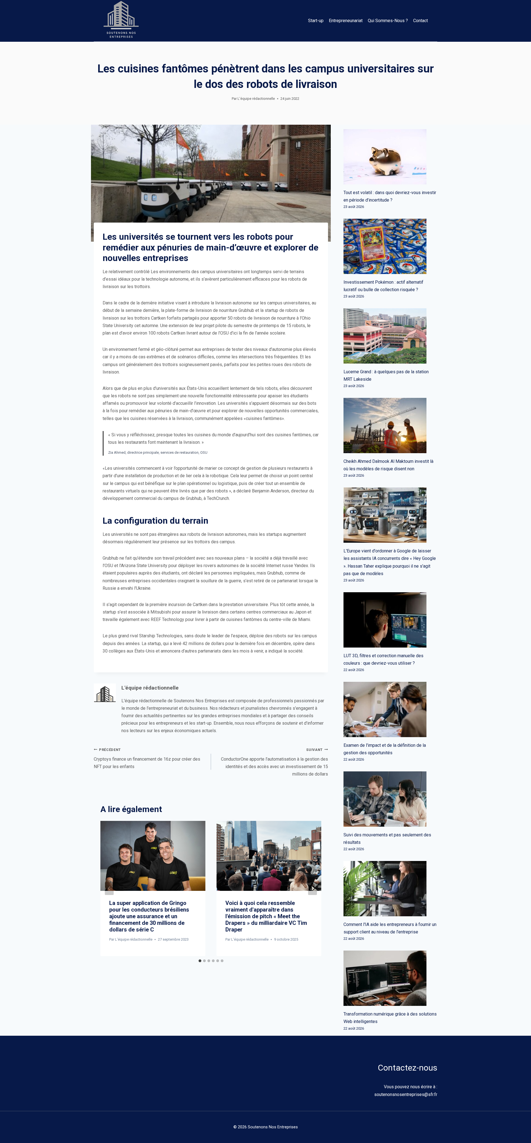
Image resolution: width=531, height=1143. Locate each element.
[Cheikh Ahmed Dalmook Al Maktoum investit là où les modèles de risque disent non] (390, 425)
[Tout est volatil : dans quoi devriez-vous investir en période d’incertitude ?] (390, 156)
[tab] (200, 960)
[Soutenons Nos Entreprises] (121, 20)
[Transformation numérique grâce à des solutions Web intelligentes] (390, 978)
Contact (420, 20)
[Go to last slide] (109, 888)
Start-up (316, 20)
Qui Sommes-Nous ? (388, 20)
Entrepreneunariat (346, 20)
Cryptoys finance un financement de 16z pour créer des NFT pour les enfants (147, 758)
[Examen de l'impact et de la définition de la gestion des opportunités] (390, 709)
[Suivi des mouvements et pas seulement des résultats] (390, 799)
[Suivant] (312, 888)
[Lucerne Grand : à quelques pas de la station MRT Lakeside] (390, 336)
